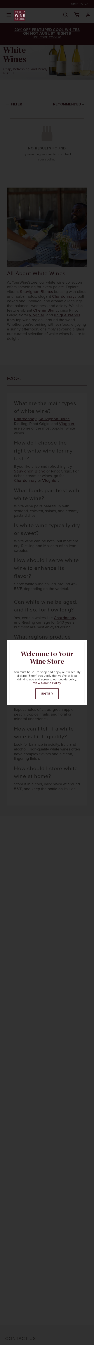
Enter (47, 694)
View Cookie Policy (47, 683)
